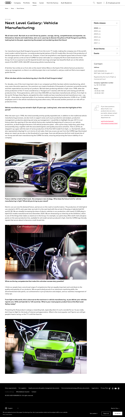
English (10, 408)
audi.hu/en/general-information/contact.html (109, 122)
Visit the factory (52, 3)
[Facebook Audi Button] (109, 388)
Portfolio (26, 3)
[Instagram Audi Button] (112, 388)
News (35, 3)
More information (7, 414)
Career (41, 3)
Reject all (106, 413)
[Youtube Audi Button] (115, 388)
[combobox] (92, 3)
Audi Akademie (66, 3)
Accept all (117, 413)
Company (17, 3)
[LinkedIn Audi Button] (118, 388)
